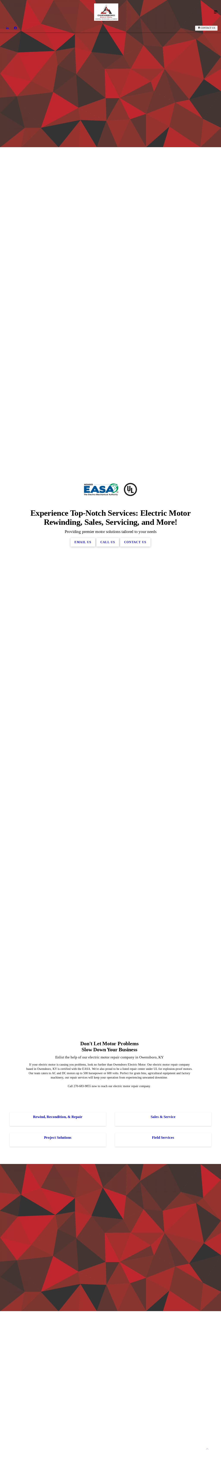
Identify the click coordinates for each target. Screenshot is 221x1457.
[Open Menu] (216, 12)
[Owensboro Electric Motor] (106, 12)
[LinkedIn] (7, 28)
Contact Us (207, 28)
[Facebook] (15, 28)
